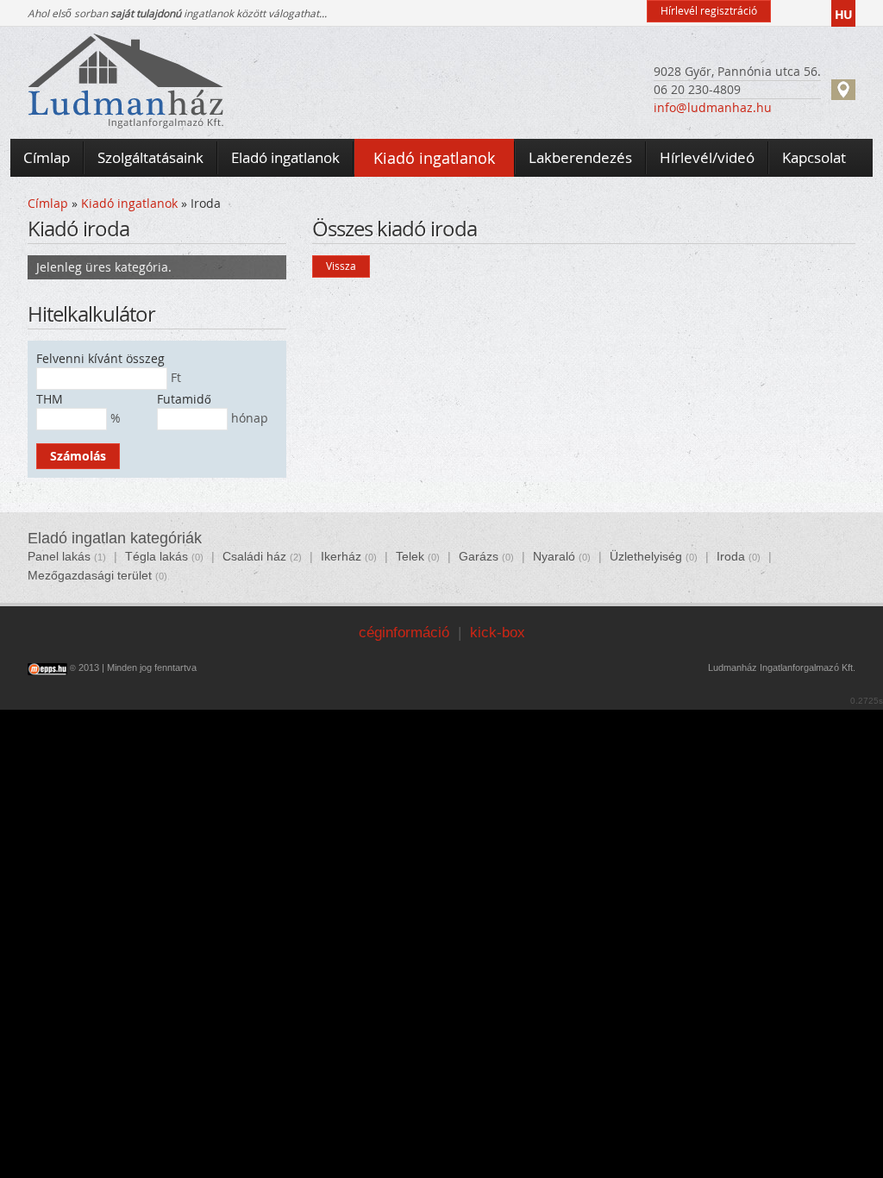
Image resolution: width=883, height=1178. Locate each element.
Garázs (478, 556)
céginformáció (404, 632)
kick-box (497, 632)
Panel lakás (59, 556)
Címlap (48, 203)
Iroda (731, 556)
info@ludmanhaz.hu (713, 107)
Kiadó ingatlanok (129, 203)
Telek (410, 556)
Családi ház (254, 556)
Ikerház (341, 556)
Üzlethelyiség (646, 556)
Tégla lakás (156, 556)
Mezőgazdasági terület (90, 575)
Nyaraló (554, 556)
